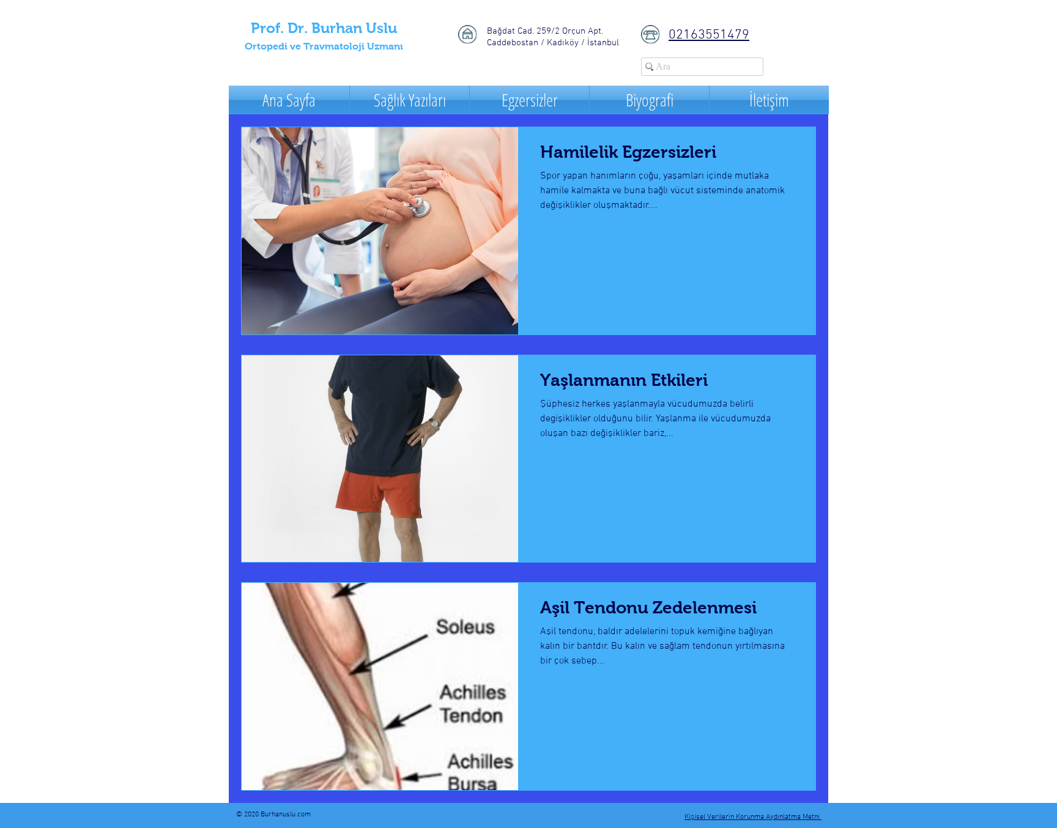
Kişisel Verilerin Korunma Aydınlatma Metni (752, 817)
